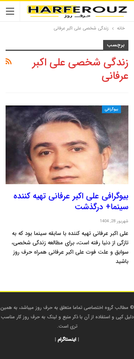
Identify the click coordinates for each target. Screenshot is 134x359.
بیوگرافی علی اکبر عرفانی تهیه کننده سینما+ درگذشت (70, 201)
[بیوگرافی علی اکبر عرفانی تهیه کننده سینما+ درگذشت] (67, 144)
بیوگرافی (111, 109)
